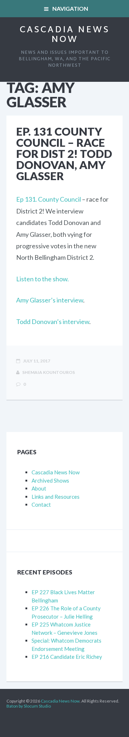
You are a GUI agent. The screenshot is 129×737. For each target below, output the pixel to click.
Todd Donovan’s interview (52, 321)
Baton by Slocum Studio (28, 706)
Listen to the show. (42, 279)
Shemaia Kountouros (48, 372)
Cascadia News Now (65, 35)
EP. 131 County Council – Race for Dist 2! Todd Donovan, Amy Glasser (64, 154)
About (39, 488)
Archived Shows (50, 480)
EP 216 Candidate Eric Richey (67, 656)
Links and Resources (56, 496)
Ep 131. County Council (48, 199)
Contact (41, 504)
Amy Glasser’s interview (49, 300)
